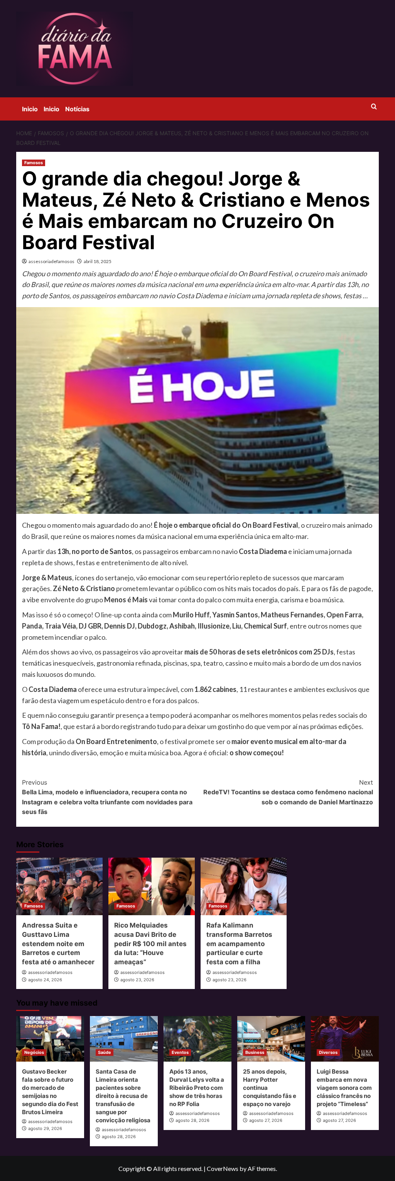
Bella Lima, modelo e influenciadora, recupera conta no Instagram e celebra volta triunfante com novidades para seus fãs (107, 797)
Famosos (33, 162)
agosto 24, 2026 (45, 979)
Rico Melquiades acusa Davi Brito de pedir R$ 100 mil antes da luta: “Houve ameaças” (150, 943)
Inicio (30, 109)
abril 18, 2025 (97, 261)
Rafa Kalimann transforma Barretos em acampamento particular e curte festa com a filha (239, 943)
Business (254, 1052)
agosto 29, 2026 (45, 1128)
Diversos (328, 1052)
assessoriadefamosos (51, 261)
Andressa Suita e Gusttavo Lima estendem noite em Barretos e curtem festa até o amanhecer (58, 943)
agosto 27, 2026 (265, 1120)
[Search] (374, 107)
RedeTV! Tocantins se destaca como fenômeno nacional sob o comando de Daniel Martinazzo (288, 792)
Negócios (34, 1052)
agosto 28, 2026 (119, 1136)
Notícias (77, 109)
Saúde (104, 1052)
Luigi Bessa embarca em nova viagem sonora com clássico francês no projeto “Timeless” (344, 1088)
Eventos (180, 1052)
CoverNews (222, 1168)
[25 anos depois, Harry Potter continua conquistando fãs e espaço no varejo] (271, 1038)
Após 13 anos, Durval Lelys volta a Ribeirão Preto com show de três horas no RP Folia (196, 1088)
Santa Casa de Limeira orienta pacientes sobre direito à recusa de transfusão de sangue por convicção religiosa (123, 1096)
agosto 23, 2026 (137, 979)
